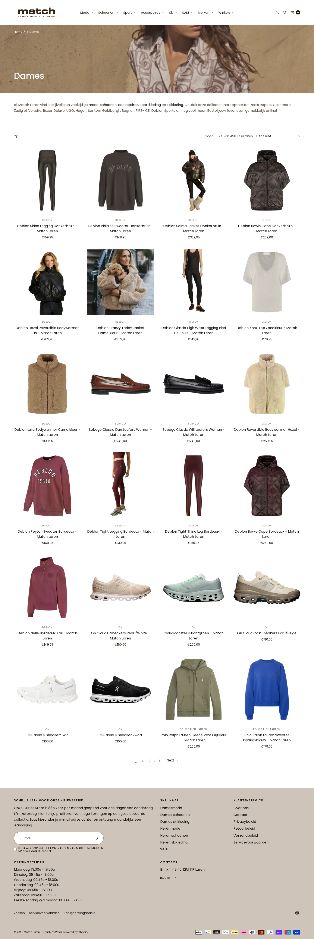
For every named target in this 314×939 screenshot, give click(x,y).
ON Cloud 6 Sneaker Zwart (120, 735)
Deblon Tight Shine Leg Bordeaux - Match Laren (193, 534)
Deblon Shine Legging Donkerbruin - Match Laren (47, 228)
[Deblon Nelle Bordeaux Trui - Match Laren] (47, 587)
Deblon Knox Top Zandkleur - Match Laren (266, 330)
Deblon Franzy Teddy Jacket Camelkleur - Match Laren (120, 330)
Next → (173, 760)
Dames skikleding (174, 821)
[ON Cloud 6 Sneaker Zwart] (120, 689)
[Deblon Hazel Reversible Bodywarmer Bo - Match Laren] (47, 282)
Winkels (224, 12)
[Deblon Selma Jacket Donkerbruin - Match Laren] (193, 180)
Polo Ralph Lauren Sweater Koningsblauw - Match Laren (267, 738)
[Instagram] (297, 913)
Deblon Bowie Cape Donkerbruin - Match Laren (266, 228)
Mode (84, 12)
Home (18, 32)
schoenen (108, 104)
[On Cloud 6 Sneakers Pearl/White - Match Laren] (120, 587)
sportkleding (150, 104)
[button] (168, 878)
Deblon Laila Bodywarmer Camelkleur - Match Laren (47, 432)
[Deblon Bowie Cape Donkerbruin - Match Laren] (266, 180)
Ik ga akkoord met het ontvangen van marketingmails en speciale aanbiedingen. (60, 849)
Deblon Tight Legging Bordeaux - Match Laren (120, 534)
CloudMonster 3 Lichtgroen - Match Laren (193, 636)
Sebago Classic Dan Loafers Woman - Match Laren (120, 432)
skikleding (175, 104)
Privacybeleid (244, 821)
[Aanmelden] (98, 838)
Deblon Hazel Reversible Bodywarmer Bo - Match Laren (47, 330)
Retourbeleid (244, 828)
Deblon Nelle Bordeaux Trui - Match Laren (47, 636)
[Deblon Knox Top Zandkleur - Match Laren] (266, 282)
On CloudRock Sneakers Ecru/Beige (266, 633)
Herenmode (170, 828)
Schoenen (106, 12)
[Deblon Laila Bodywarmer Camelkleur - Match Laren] (47, 384)
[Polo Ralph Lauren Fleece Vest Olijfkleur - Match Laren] (193, 689)
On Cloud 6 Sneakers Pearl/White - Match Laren (120, 636)
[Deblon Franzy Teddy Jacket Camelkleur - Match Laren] (120, 282)
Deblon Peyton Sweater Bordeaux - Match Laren (47, 534)
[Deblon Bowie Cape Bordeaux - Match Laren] (266, 485)
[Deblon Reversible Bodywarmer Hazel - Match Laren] (266, 384)
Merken (203, 12)
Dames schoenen (175, 814)
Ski (171, 12)
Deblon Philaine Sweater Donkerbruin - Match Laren (120, 228)
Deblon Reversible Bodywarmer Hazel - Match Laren (267, 432)
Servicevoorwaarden (251, 842)
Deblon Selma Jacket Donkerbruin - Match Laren (193, 228)
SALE (185, 12)
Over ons (241, 807)
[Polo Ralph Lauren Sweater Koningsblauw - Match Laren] (266, 689)
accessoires (128, 104)
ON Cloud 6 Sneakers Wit (47, 735)
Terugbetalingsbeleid (79, 913)
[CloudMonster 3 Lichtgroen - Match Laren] (193, 587)
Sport (127, 12)
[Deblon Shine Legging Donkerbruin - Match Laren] (47, 180)
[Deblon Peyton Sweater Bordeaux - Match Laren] (47, 485)
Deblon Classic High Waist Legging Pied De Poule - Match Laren (193, 330)
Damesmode (171, 807)
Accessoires (150, 12)
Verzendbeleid (245, 835)
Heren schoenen (174, 835)
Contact (240, 814)
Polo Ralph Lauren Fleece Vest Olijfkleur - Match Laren (194, 738)
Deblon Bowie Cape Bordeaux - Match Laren (267, 534)
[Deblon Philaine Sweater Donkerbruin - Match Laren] (120, 180)
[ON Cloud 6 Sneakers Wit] (47, 689)
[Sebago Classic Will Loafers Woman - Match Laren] (193, 384)
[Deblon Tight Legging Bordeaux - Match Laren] (120, 485)
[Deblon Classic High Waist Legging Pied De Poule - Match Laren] (193, 282)
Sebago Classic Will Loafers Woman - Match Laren (194, 432)
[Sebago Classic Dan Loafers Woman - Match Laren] (120, 384)
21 (159, 760)
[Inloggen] (277, 12)
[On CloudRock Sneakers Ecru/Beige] (266, 587)
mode (93, 104)
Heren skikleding (174, 842)
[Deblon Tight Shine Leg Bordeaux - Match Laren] (193, 485)
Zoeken (19, 913)
